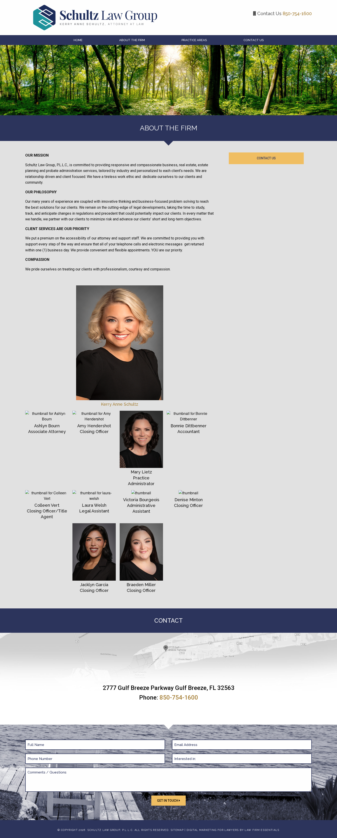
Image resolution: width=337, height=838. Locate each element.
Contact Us (253, 40)
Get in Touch (168, 800)
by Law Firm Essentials (259, 830)
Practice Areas (194, 40)
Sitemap (177, 830)
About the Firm (132, 40)
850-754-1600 (297, 13)
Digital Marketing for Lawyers (213, 830)
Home (78, 40)
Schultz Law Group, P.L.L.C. (110, 830)
